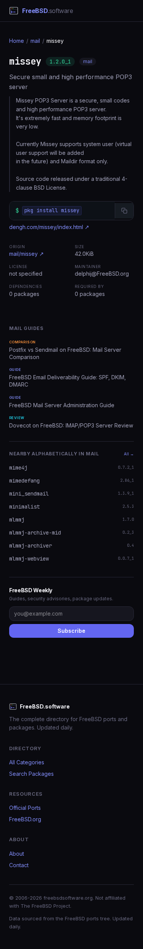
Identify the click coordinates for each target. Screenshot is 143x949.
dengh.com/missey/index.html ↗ (49, 227)
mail (35, 40)
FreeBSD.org (25, 819)
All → (129, 454)
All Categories (26, 762)
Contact (19, 865)
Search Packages (31, 773)
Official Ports (25, 807)
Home (16, 40)
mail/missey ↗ (26, 253)
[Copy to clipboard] (124, 210)
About (16, 853)
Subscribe (71, 630)
